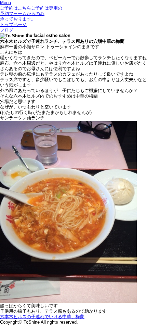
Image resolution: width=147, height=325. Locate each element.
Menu (5, 2)
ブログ (6, 29)
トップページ (13, 24)
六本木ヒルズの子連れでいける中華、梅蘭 (42, 316)
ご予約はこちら (31, 13)
